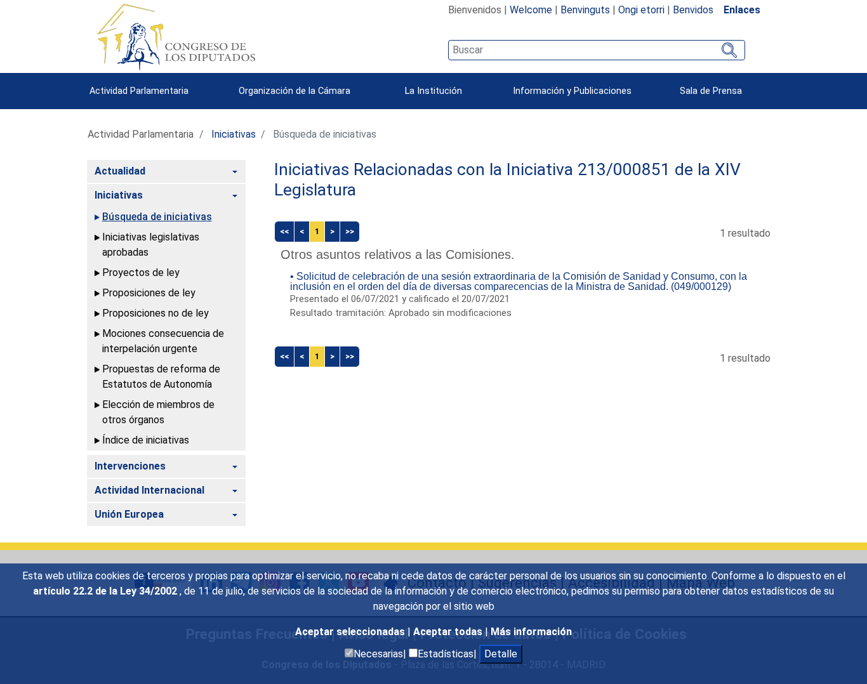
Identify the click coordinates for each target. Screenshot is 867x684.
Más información (531, 632)
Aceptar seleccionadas (351, 632)
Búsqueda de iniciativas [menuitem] (157, 217)
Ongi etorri (641, 10)
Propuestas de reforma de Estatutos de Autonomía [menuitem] (161, 376)
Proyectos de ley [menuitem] (141, 272)
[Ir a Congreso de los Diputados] (175, 37)
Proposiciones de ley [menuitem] (148, 293)
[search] (596, 50)
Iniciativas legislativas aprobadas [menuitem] (150, 244)
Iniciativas (233, 134)
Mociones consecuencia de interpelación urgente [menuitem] (163, 341)
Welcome (531, 10)
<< (284, 231)
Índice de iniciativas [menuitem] (145, 440)
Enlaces (742, 10)
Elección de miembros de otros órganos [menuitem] (158, 412)
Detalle (500, 654)
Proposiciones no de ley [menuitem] (155, 313)
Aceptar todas (449, 632)
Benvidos (693, 10)
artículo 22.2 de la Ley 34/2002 (106, 591)
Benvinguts (585, 10)
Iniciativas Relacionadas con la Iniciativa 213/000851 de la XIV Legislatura (507, 179)
